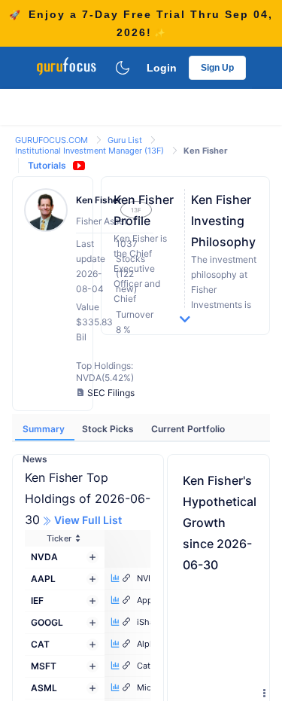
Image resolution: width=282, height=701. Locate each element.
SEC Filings (111, 392)
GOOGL (47, 622)
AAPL (43, 578)
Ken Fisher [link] (205, 150)
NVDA (44, 556)
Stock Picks (109, 428)
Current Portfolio (188, 428)
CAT (40, 644)
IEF (37, 600)
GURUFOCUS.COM (52, 140)
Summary (45, 428)
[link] (52, 139)
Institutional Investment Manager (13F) (90, 150)
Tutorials (47, 165)
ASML (44, 687)
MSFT (43, 666)
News (35, 459)
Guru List (126, 140)
